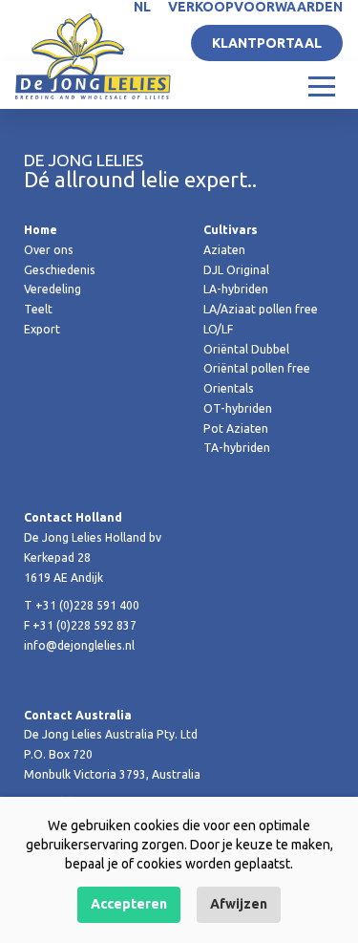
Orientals (228, 388)
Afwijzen (238, 903)
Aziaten (224, 250)
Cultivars (230, 230)
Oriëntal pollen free (256, 368)
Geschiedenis (59, 270)
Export (42, 329)
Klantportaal (267, 43)
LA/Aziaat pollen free (260, 309)
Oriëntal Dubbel (246, 349)
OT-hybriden (237, 408)
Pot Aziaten (235, 428)
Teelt (38, 309)
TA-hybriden (236, 447)
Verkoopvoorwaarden (255, 6)
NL (142, 6)
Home (40, 230)
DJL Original (236, 270)
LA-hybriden (235, 289)
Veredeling (52, 289)
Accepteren (129, 903)
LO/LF (218, 329)
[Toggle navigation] (322, 85)
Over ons (49, 250)
